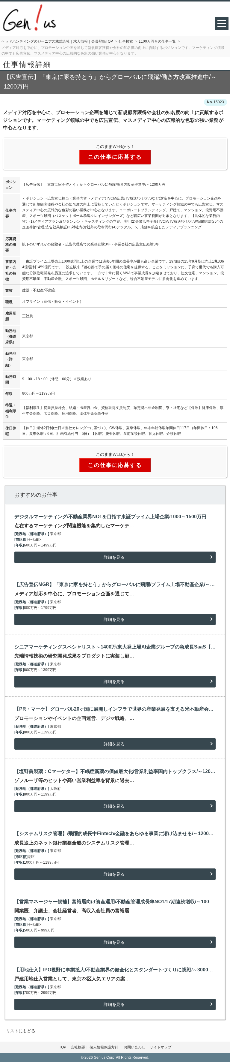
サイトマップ (160, 1047)
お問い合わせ (134, 1047)
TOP (62, 1047)
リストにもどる (20, 1030)
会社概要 (78, 1047)
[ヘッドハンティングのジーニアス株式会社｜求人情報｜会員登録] (29, 17)
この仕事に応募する (115, 157)
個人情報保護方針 (104, 1047)
